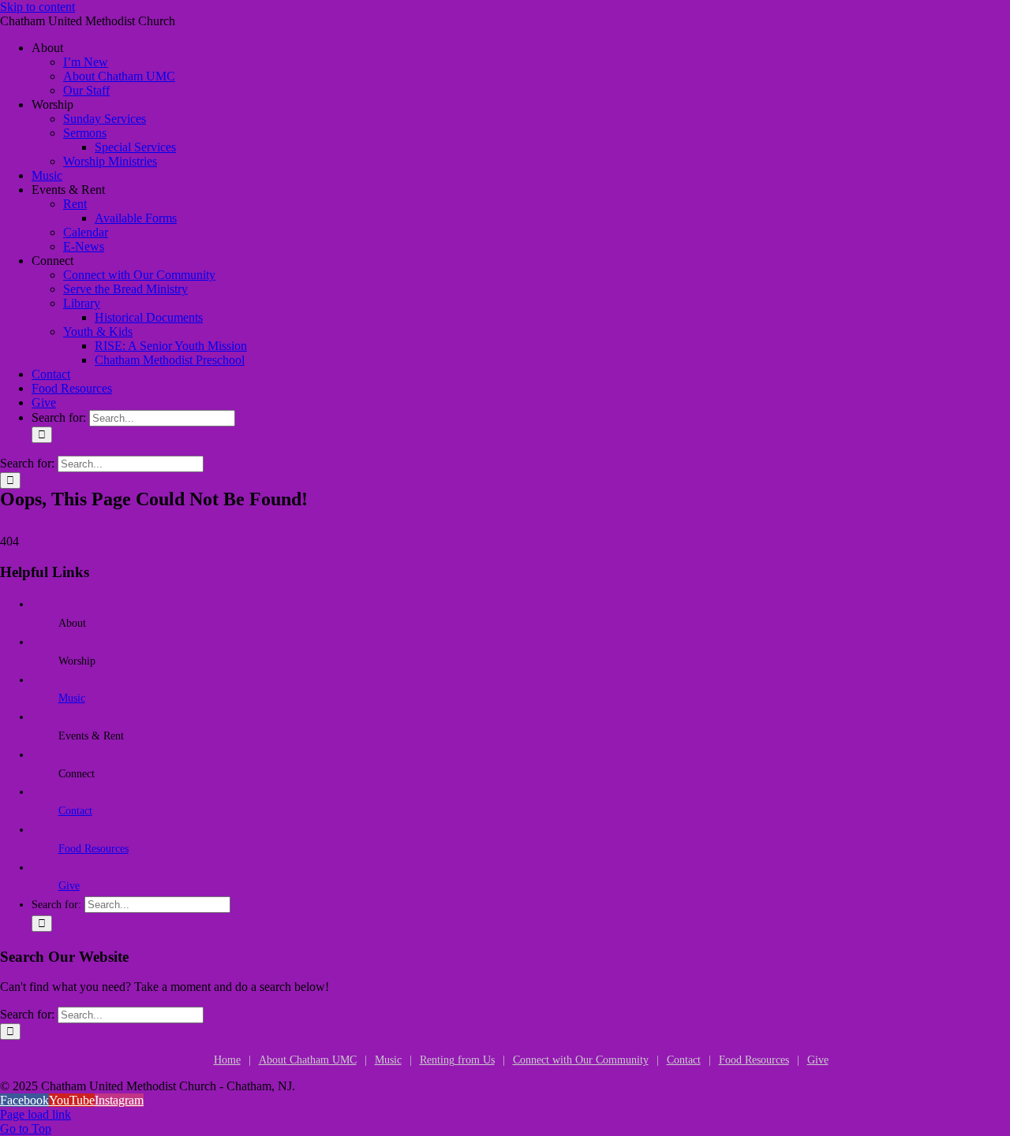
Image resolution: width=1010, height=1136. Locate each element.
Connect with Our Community (581, 1060)
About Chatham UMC (308, 1060)
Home (227, 1060)
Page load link (35, 1114)
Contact (75, 811)
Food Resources (93, 849)
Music (71, 698)
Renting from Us (457, 1060)
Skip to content (37, 6)
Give (69, 886)
